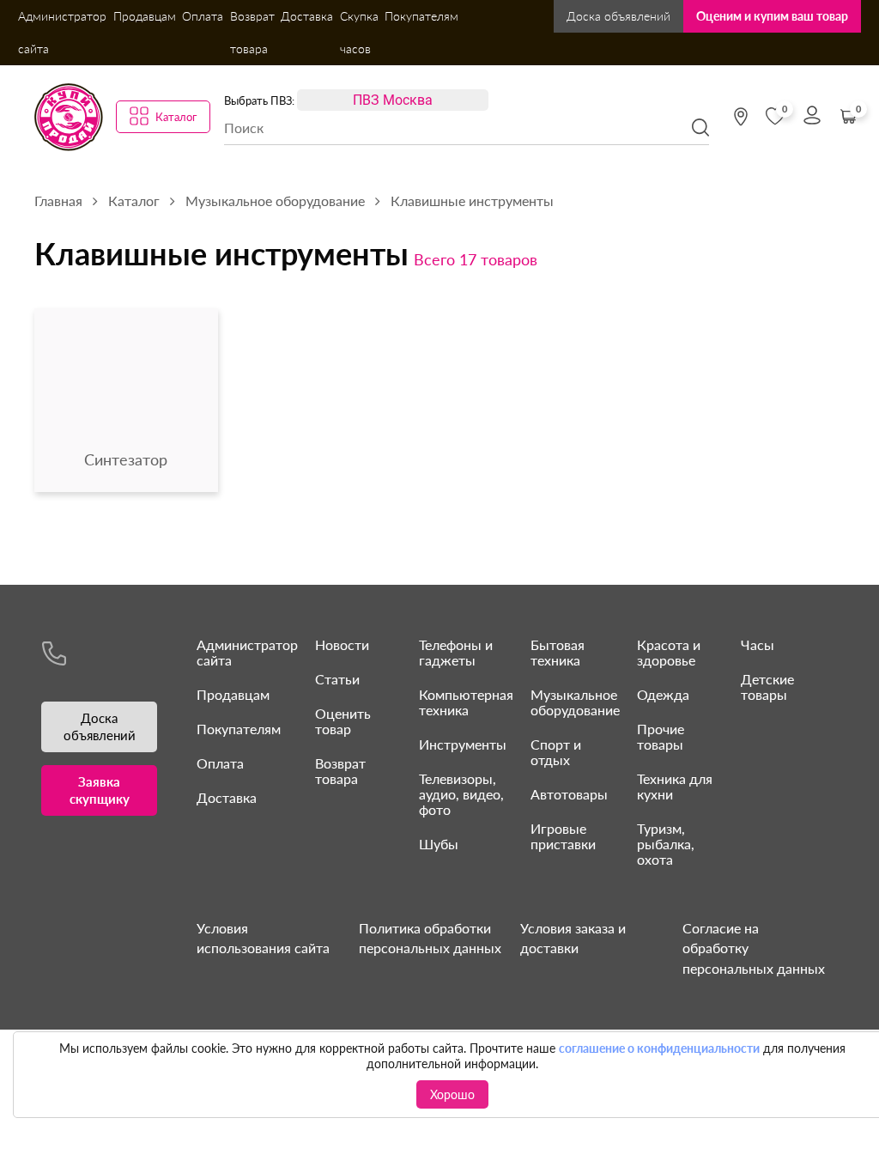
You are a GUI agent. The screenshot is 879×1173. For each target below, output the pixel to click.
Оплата (202, 16)
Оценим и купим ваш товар (772, 16)
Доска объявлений (618, 16)
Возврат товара (252, 32)
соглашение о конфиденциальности (659, 1048)
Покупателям (421, 16)
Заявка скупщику (100, 790)
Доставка (307, 16)
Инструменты (462, 744)
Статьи (337, 679)
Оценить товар (343, 721)
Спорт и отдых (555, 752)
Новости (342, 644)
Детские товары (767, 686)
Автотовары (569, 794)
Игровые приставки (563, 836)
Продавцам (144, 16)
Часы (757, 644)
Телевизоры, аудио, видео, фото (461, 793)
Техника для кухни (674, 786)
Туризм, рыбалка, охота (665, 843)
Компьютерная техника (466, 702)
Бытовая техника (557, 652)
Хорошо (452, 1094)
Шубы (438, 844)
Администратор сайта (62, 32)
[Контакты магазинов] (740, 116)
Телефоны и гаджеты (456, 652)
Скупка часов (359, 32)
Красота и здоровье (668, 652)
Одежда (663, 694)
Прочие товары (660, 736)
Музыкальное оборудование (575, 702)
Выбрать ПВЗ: (259, 100)
